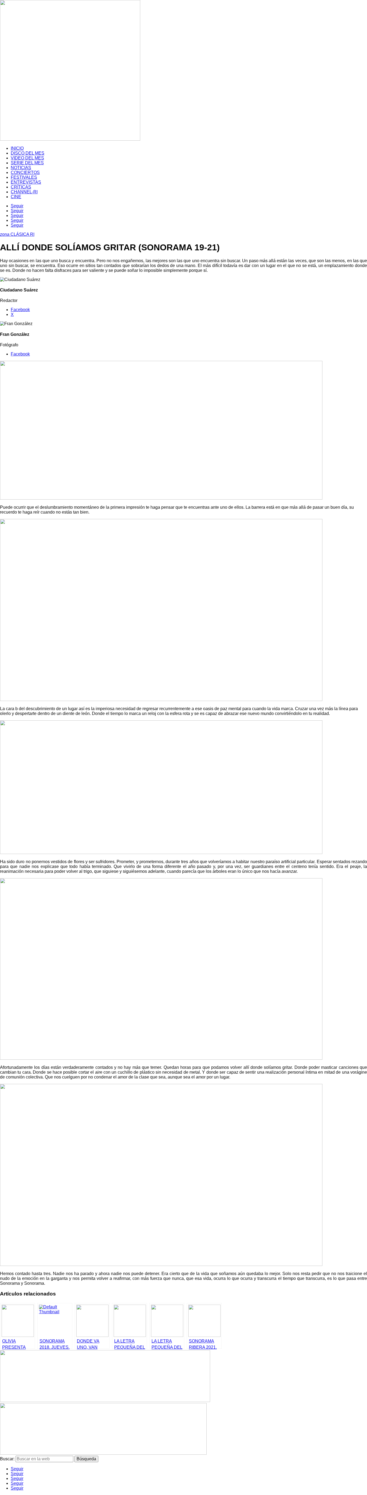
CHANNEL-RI (24, 192)
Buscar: (7, 1459)
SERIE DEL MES (27, 163)
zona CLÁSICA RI (17, 234)
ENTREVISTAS (26, 182)
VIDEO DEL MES (27, 158)
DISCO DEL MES (27, 153)
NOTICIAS (21, 167)
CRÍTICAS (21, 187)
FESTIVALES (24, 177)
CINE (16, 196)
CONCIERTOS (25, 172)
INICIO (17, 148)
